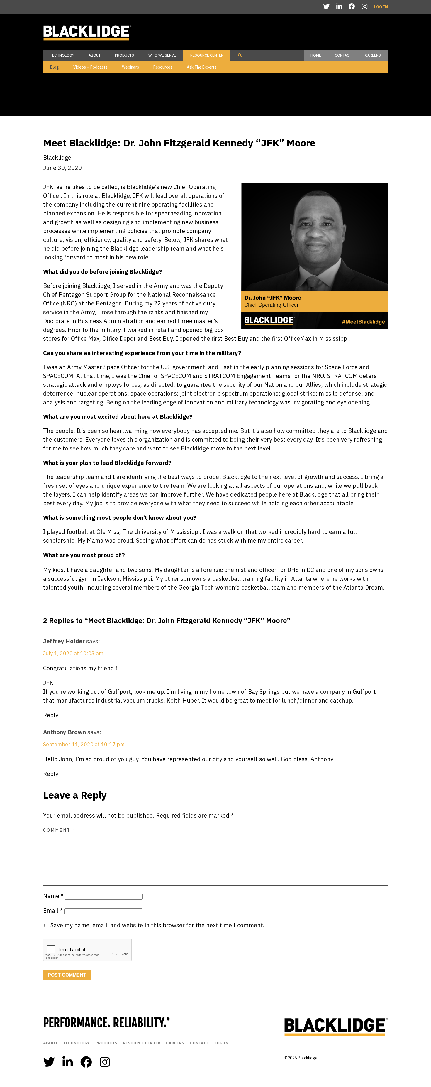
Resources (162, 67)
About (95, 55)
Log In (381, 6)
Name (53, 896)
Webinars (130, 67)
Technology (62, 55)
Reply (50, 715)
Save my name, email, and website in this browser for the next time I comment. (157, 925)
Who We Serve (162, 55)
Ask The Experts (202, 67)
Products (124, 55)
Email (53, 910)
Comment (59, 830)
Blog (54, 67)
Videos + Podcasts (90, 67)
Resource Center (206, 55)
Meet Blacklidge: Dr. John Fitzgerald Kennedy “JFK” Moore (179, 142)
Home (315, 55)
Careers (373, 55)
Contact (343, 55)
